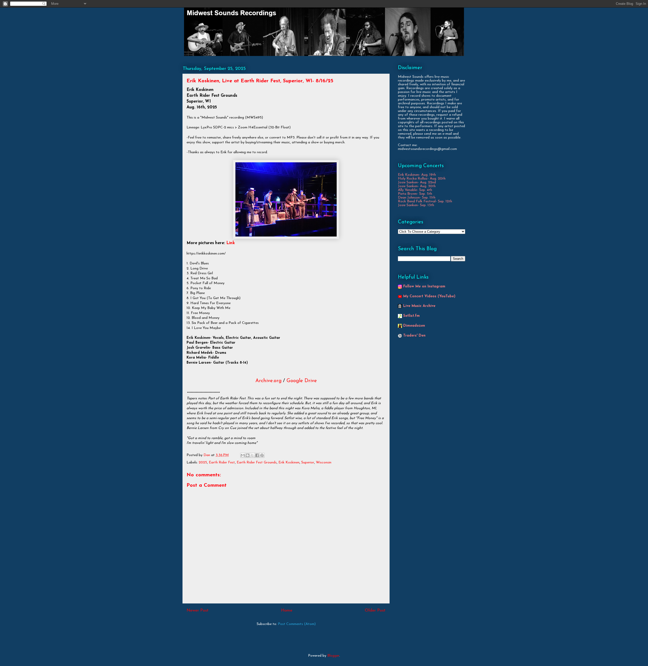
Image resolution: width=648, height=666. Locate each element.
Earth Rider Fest (222, 462)
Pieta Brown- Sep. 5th (415, 194)
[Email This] (242, 455)
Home (286, 610)
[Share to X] (252, 455)
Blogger (333, 656)
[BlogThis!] (247, 455)
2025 (203, 462)
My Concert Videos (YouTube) (429, 296)
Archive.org (268, 380)
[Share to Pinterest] (262, 455)
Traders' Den (414, 336)
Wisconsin (323, 462)
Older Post (375, 610)
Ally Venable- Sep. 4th (415, 190)
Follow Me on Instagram (424, 286)
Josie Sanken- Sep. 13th (416, 205)
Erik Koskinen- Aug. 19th (417, 175)
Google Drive (302, 380)
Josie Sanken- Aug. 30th (417, 186)
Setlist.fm (411, 316)
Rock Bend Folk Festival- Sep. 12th (425, 201)
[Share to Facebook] (257, 455)
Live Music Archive (419, 306)
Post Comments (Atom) (297, 624)
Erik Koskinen (288, 462)
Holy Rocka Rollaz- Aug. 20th (422, 179)
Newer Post (198, 610)
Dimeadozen (414, 326)
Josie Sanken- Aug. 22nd (417, 182)
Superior (307, 462)
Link (230, 243)
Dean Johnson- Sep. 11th (416, 198)
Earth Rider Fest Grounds (257, 462)
